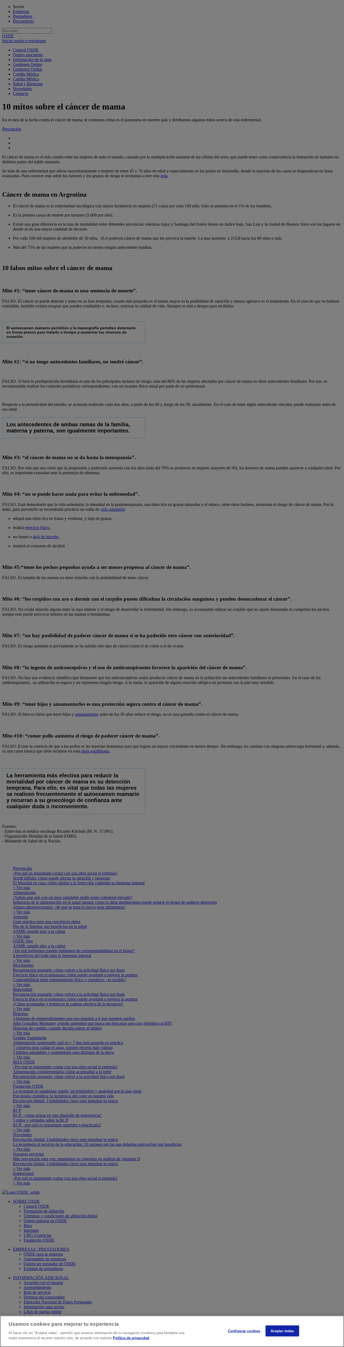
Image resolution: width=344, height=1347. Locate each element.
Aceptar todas (282, 1331)
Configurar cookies (244, 1331)
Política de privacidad (131, 1338)
